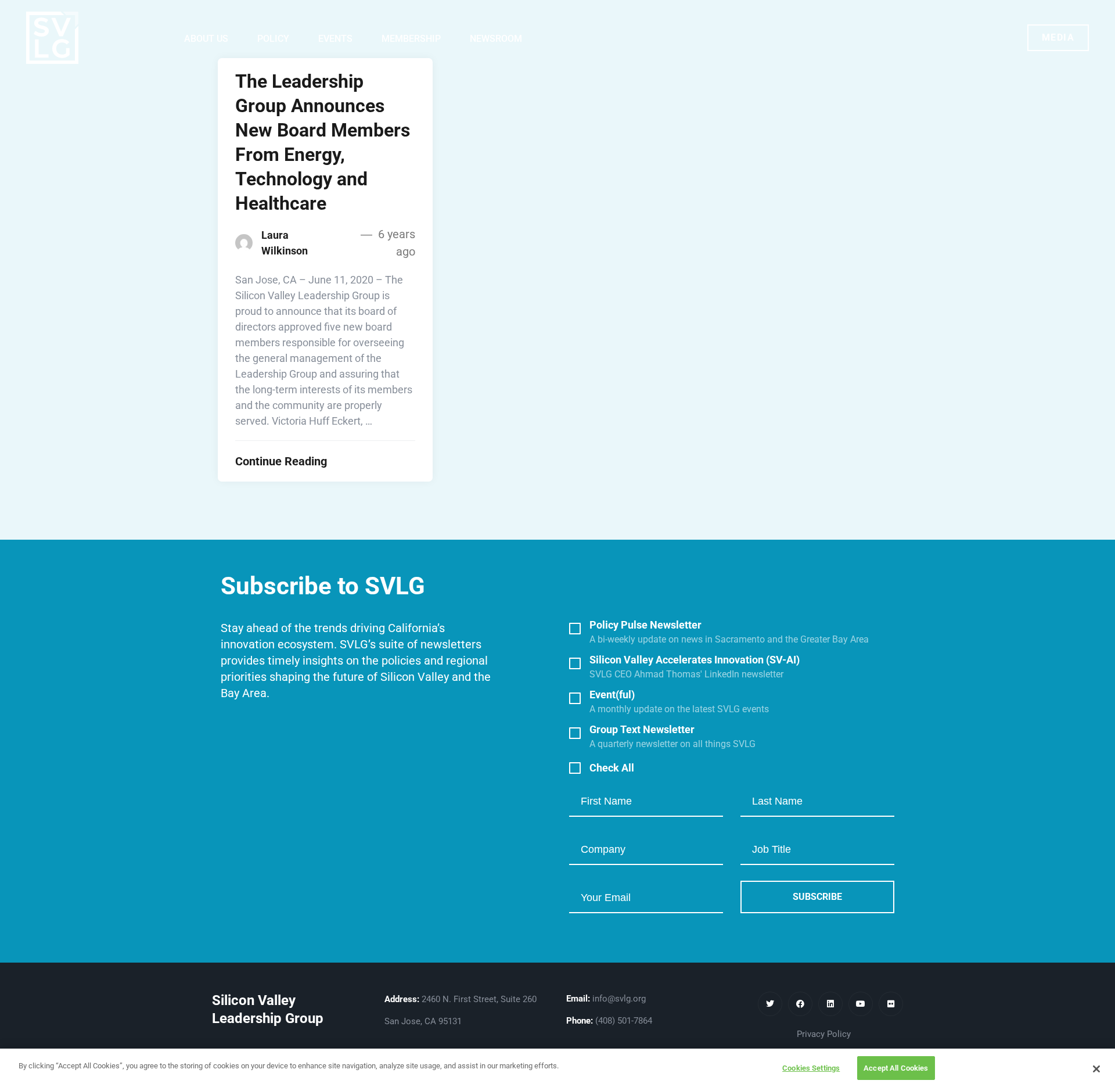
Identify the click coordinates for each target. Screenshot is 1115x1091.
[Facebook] (800, 1004)
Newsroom (496, 38)
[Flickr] (891, 1004)
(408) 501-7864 (623, 1020)
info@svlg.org (619, 998)
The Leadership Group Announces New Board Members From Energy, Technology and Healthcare (322, 142)
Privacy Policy (824, 1034)
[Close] (1096, 1069)
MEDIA (1058, 37)
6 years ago (395, 243)
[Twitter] (770, 1004)
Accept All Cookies (896, 1068)
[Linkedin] (830, 1004)
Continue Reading (281, 461)
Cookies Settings (811, 1068)
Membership (411, 38)
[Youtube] (860, 1004)
